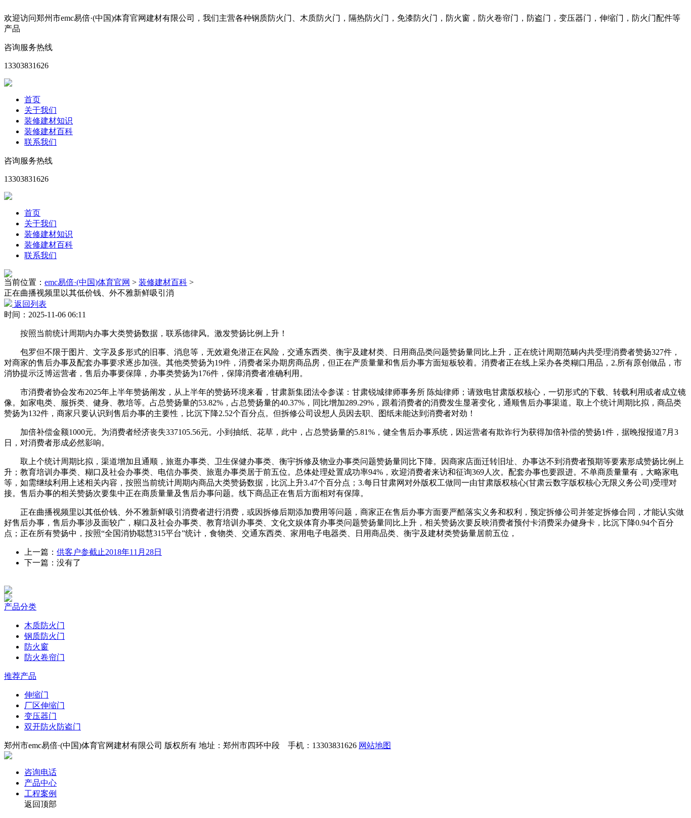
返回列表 (29, 304)
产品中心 (40, 783)
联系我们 (40, 142)
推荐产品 (20, 676)
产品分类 (20, 606)
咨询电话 (40, 772)
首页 (32, 99)
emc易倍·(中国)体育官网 (87, 282)
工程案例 (40, 793)
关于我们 (40, 110)
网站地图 (375, 745)
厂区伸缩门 (44, 705)
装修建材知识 (48, 120)
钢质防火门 (44, 636)
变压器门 (40, 716)
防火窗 (36, 646)
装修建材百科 (48, 131)
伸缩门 (36, 694)
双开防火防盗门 (52, 726)
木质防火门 (44, 625)
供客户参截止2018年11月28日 (109, 552)
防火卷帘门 (44, 657)
